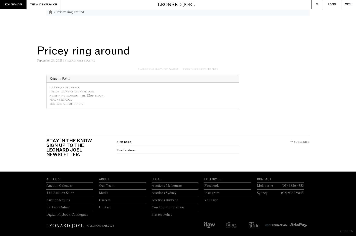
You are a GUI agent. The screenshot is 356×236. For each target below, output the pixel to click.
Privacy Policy (162, 215)
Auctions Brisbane (165, 200)
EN (351, 231)
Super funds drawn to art (199, 69)
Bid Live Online (57, 207)
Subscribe (301, 142)
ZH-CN (344, 231)
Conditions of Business (168, 207)
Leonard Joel (13, 4)
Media (103, 193)
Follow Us (212, 179)
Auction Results (58, 200)
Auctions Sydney (164, 193)
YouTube (211, 200)
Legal (156, 179)
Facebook (211, 186)
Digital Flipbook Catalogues (67, 215)
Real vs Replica (61, 100)
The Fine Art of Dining (66, 104)
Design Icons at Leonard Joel (72, 91)
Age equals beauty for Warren (159, 69)
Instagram (211, 193)
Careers (104, 200)
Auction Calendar (59, 186)
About (104, 179)
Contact (105, 207)
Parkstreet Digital (81, 61)
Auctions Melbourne (167, 186)
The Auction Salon (43, 4)
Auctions (53, 179)
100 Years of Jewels (64, 87)
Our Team (106, 186)
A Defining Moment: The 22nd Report (77, 96)
